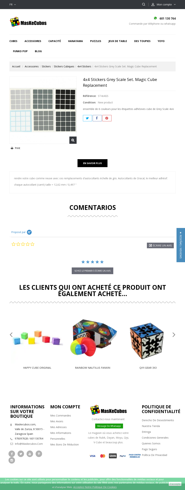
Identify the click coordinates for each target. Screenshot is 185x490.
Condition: (89, 102)
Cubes (13, 41)
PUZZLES (95, 41)
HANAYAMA (75, 41)
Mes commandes (60, 415)
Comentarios (92, 207)
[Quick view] (41, 337)
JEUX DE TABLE (117, 41)
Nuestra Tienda (151, 426)
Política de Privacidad (154, 455)
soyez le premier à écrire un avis (92, 270)
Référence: (89, 96)
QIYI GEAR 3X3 (148, 367)
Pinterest (106, 118)
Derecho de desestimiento (158, 420)
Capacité (54, 41)
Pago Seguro (149, 449)
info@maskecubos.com (29, 443)
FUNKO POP (20, 51)
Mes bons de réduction (64, 444)
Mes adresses (58, 427)
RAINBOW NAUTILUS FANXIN (92, 367)
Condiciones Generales (155, 437)
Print (17, 148)
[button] (160, 245)
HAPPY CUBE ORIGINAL (37, 367)
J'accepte (175, 483)
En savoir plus (92, 163)
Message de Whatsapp (109, 426)
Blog (38, 51)
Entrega (146, 432)
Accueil (16, 66)
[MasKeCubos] (28, 21)
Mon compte (65, 407)
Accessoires (33, 41)
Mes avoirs (56, 421)
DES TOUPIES (142, 41)
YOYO (161, 41)
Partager (97, 118)
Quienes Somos (151, 443)
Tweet (87, 118)
